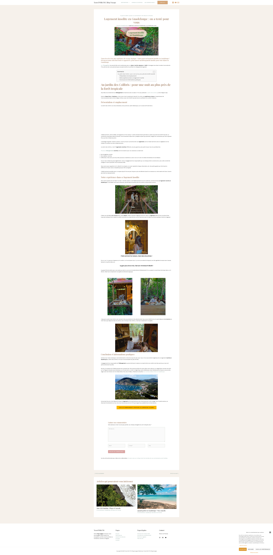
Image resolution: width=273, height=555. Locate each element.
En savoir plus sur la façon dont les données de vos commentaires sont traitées (147, 458)
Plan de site (140, 538)
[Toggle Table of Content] (153, 72)
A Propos (118, 538)
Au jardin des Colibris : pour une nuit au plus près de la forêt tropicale (136, 74)
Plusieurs (107, 150)
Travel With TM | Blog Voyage (105, 2)
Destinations (124, 2)
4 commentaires (100, 510)
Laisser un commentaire (135, 15)
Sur (105, 65)
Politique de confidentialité (144, 535)
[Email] (162, 537)
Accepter (243, 549)
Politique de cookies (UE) (143, 533)
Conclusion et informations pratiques (130, 80)
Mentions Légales (141, 537)
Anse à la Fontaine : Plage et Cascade (109, 508)
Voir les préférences (263, 549)
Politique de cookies (254, 552)
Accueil (117, 533)
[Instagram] (173, 2)
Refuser (251, 549)
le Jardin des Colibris (152, 92)
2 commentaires (141, 512)
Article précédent (99, 473)
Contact (117, 540)
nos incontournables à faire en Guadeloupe (154, 371)
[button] (270, 532)
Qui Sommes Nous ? (150, 2)
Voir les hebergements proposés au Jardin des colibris (136, 407)
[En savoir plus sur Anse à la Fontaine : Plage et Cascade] (116, 495)
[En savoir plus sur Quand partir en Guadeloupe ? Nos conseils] (157, 496)
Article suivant (174, 473)
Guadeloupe (107, 510)
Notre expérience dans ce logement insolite (132, 78)
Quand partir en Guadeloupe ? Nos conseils (151, 511)
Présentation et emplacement (128, 76)
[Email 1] (178, 2)
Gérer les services (243, 545)
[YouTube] (176, 2)
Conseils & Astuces (137, 2)
